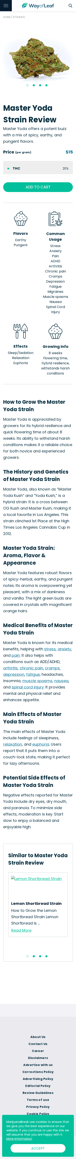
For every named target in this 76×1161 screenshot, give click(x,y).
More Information (19, 1139)
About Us (38, 1037)
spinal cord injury (28, 687)
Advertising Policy (38, 1079)
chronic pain (31, 668)
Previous (5, 911)
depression (13, 674)
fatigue (33, 674)
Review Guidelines (38, 1093)
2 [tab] (34, 85)
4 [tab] (46, 85)
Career (38, 1051)
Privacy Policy (38, 1107)
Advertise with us (38, 1065)
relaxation (12, 744)
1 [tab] (27, 85)
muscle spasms (37, 680)
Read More (21, 930)
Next (71, 911)
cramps (52, 668)
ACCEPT (38, 1148)
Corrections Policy (38, 1072)
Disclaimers (38, 1058)
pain (16, 655)
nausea (61, 680)
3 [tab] (40, 85)
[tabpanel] (38, 59)
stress (50, 649)
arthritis (10, 668)
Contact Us (37, 1044)
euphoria (40, 744)
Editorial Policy (37, 1086)
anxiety (64, 649)
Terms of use (38, 1100)
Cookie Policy (38, 1114)
